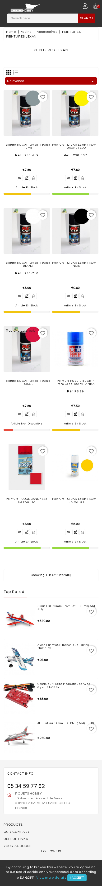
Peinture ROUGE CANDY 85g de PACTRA (26, 500)
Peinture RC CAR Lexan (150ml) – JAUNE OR (75, 500)
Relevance (51, 81)
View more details (51, 877)
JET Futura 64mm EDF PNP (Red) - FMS (65, 723)
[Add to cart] (34, 178)
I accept (77, 877)
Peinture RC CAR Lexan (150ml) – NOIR (75, 264)
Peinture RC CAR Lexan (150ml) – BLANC (27, 264)
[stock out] (34, 414)
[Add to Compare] (27, 178)
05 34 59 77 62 (26, 786)
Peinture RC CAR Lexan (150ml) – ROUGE (27, 382)
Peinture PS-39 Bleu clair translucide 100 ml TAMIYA (75, 382)
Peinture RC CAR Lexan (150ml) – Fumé (27, 146)
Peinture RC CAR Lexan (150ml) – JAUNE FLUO (75, 146)
